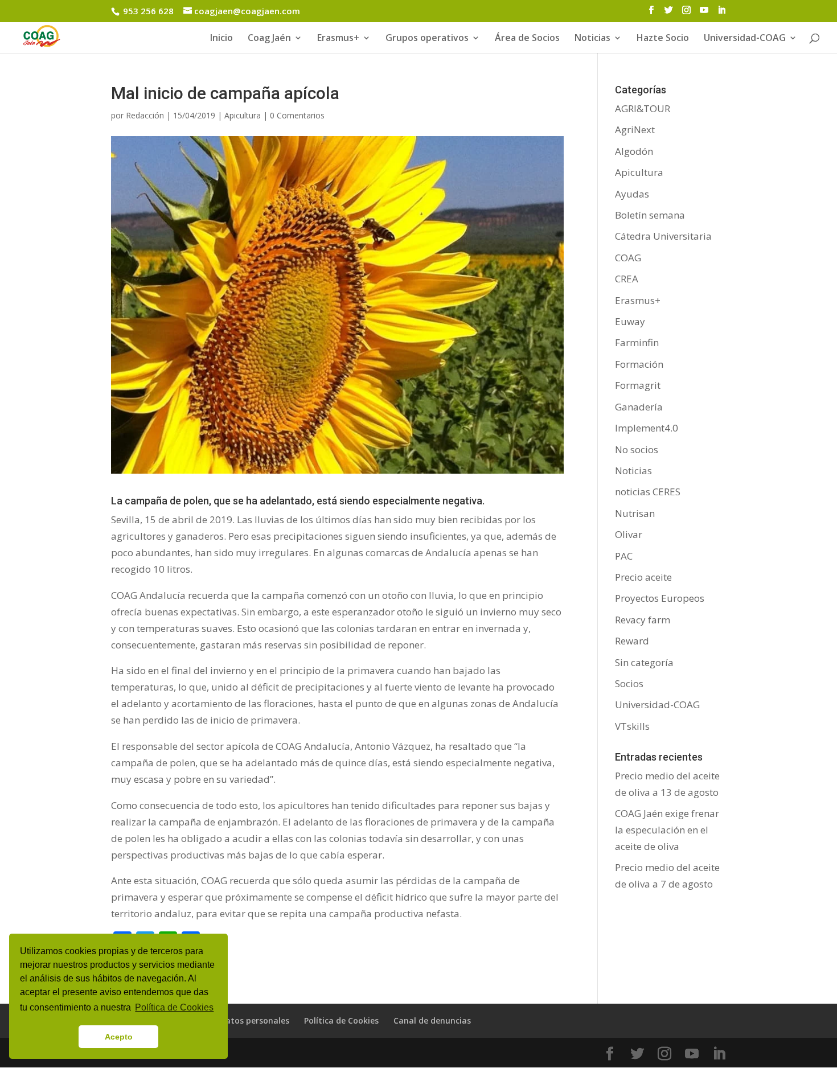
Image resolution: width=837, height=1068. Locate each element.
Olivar (628, 534)
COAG (628, 257)
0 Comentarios (297, 115)
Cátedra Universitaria (663, 236)
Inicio (221, 39)
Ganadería (639, 406)
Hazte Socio (663, 39)
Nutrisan (635, 513)
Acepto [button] (119, 1036)
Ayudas (632, 193)
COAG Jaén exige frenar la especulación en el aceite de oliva (667, 830)
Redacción (145, 115)
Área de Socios (527, 39)
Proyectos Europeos (659, 598)
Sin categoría (644, 662)
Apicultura (242, 115)
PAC (624, 555)
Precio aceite (643, 577)
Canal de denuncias (432, 1020)
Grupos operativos (427, 39)
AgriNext (635, 129)
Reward (632, 640)
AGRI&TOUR (642, 108)
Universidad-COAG (745, 39)
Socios (629, 683)
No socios (636, 449)
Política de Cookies (341, 1020)
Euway (630, 321)
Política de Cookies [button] (174, 1007)
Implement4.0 (646, 427)
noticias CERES (647, 491)
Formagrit (637, 385)
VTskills (632, 726)
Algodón (634, 151)
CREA (626, 278)
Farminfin (637, 342)
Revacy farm (642, 619)
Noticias (633, 470)
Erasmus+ (338, 39)
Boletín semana (650, 214)
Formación (639, 364)
